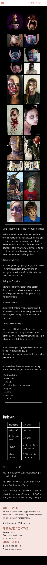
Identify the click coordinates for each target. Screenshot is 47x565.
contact (20, 538)
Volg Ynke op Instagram (13, 549)
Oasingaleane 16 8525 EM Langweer (17, 523)
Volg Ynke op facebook (13, 545)
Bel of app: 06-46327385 (13, 535)
